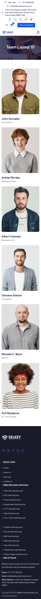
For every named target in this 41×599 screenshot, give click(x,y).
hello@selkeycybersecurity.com (19, 576)
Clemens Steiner (12, 295)
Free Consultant (26, 25)
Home (6, 468)
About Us (7, 472)
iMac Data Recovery (11, 513)
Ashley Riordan (11, 177)
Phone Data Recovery (12, 500)
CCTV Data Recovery (12, 509)
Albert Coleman (11, 236)
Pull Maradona (10, 413)
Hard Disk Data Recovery (13, 491)
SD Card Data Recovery (13, 532)
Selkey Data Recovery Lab (27, 592)
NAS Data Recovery (11, 536)
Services (7, 477)
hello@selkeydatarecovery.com (21, 6)
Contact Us (8, 481)
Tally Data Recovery (11, 545)
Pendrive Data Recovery (13, 527)
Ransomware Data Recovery (15, 504)
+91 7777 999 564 (15, 572)
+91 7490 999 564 (28, 2)
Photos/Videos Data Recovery (15, 554)
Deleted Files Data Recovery (15, 550)
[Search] (7, 25)
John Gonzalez (11, 118)
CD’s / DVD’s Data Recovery (14, 518)
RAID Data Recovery (12, 541)
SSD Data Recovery (11, 495)
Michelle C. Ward (12, 354)
